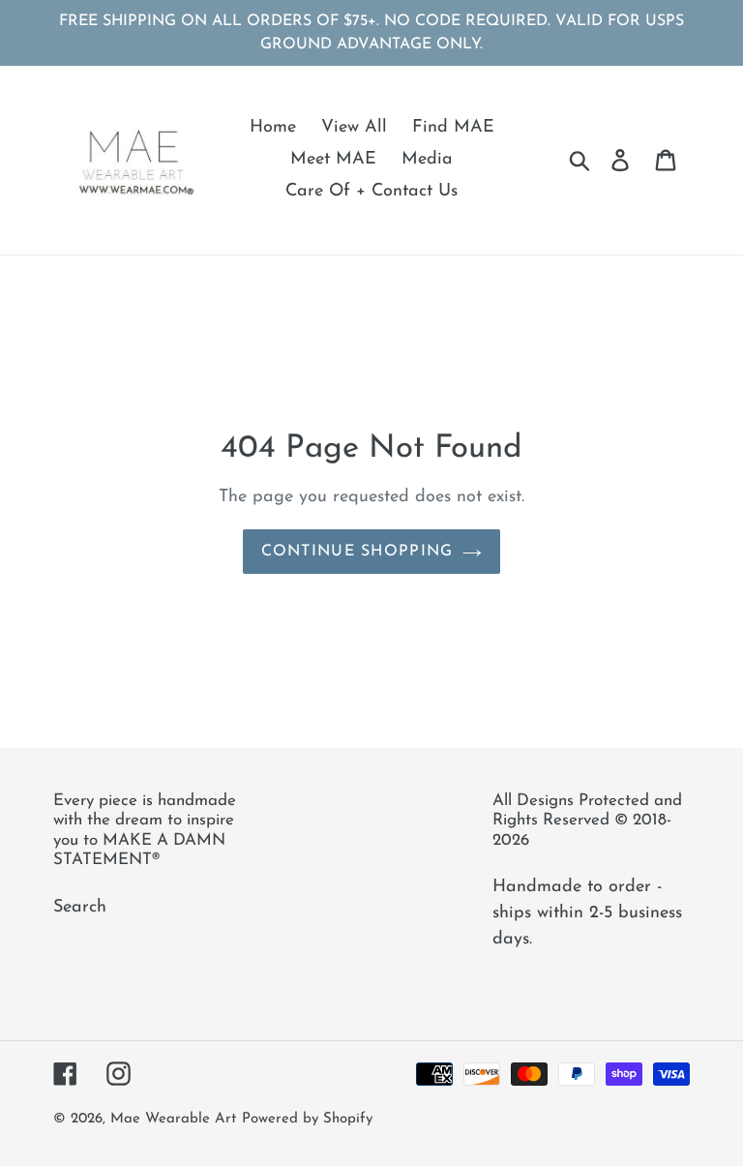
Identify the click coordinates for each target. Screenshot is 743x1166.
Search (79, 907)
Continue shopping (357, 551)
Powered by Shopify (307, 1119)
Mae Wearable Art (173, 1119)
